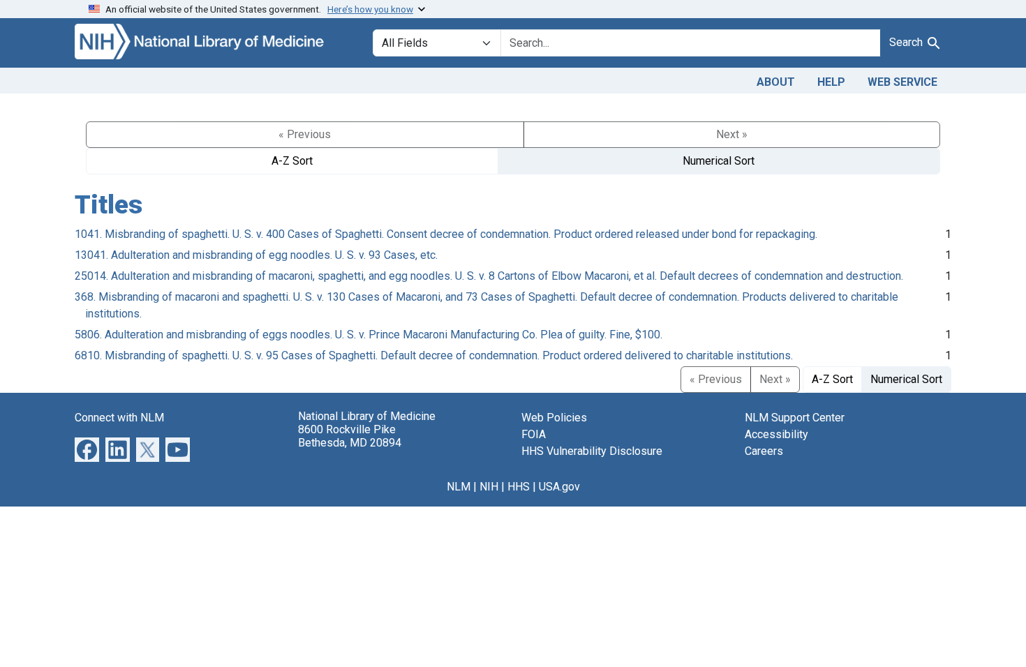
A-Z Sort (292, 160)
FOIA (533, 434)
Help (831, 82)
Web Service (902, 82)
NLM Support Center (795, 417)
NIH (488, 486)
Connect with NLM (119, 417)
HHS (518, 486)
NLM (458, 486)
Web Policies (554, 417)
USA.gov (559, 486)
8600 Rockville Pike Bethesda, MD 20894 (349, 436)
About (776, 82)
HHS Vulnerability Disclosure (591, 451)
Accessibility (776, 434)
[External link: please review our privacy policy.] (87, 448)
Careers (764, 451)
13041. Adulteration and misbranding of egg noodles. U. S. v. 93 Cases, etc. (256, 255)
